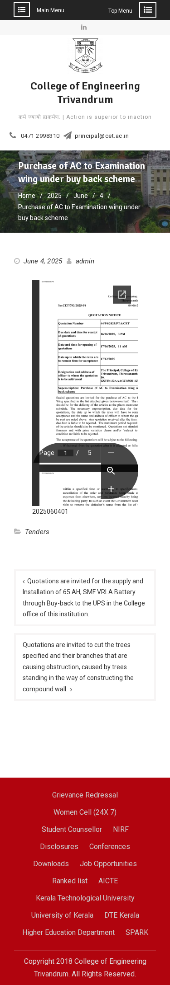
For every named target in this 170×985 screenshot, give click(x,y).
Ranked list (69, 881)
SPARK (137, 932)
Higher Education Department (68, 932)
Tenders (37, 532)
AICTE (108, 881)
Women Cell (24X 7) (85, 812)
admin (85, 261)
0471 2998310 (40, 136)
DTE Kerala (121, 915)
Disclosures (59, 846)
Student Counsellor (72, 829)
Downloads (51, 863)
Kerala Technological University (85, 898)
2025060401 (50, 511)
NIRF (121, 829)
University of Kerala (62, 915)
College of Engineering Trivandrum (85, 92)
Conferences (109, 846)
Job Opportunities (108, 863)
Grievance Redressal (85, 795)
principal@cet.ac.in (102, 136)
